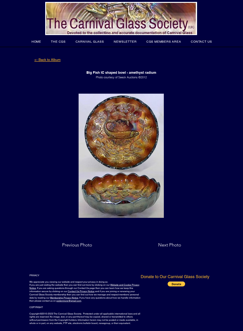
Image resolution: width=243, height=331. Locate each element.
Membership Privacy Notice (64, 297)
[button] (58, 41)
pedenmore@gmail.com (68, 301)
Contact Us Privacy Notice (81, 291)
